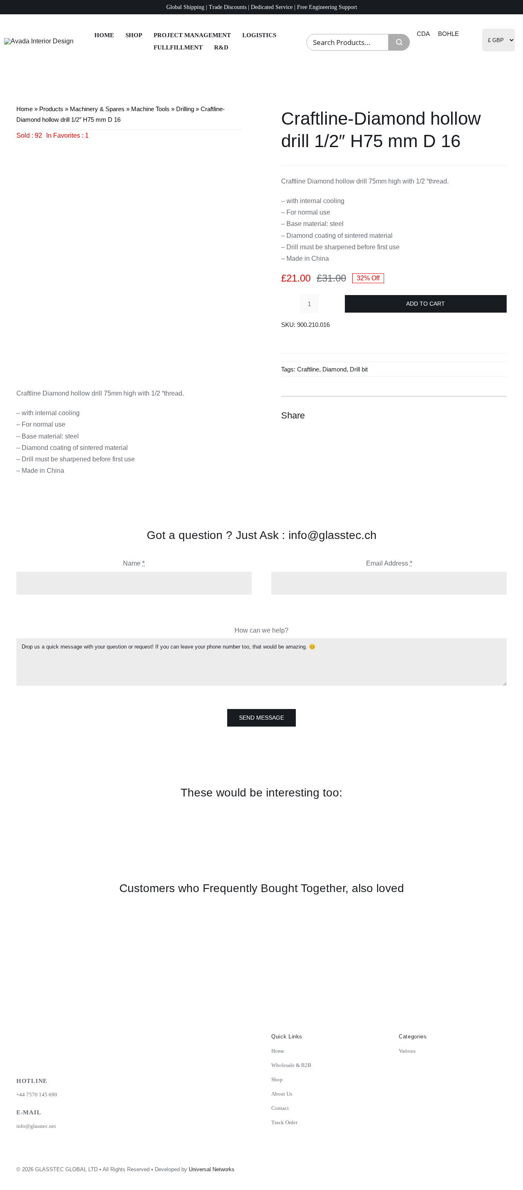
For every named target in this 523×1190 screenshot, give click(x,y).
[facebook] (464, 1167)
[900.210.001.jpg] (129, 254)
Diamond (334, 369)
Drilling (185, 108)
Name (134, 563)
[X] (470, 415)
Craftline (308, 369)
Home (24, 108)
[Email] (499, 415)
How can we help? (261, 630)
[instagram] (446, 1167)
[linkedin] (482, 1167)
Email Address (389, 563)
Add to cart (425, 303)
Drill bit (359, 369)
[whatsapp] (500, 1167)
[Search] (399, 42)
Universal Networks (212, 1169)
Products (51, 108)
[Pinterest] (484, 415)
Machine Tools (150, 108)
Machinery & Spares (97, 108)
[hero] (39, 41)
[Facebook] (455, 415)
